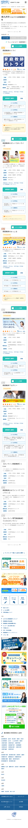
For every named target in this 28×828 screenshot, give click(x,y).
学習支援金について (7, 612)
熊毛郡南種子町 (4, 761)
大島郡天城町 (4, 743)
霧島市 (10, 759)
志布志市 (17, 766)
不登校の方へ (6, 628)
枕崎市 (2, 791)
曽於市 (2, 768)
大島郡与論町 (4, 749)
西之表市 (3, 780)
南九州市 (7, 791)
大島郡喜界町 (4, 745)
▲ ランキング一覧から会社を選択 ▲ (14, 552)
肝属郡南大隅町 (4, 759)
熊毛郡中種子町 (16, 759)
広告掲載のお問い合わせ (7, 796)
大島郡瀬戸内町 (11, 745)
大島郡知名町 (4, 747)
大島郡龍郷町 (18, 745)
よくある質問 (6, 610)
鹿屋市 (22, 754)
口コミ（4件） (22, 331)
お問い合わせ (7, 806)
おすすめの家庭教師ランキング (10, 618)
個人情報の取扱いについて (7, 802)
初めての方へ (6, 607)
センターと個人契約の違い (9, 625)
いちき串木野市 (15, 740)
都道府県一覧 (13, 6)
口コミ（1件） (22, 69)
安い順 (14, 37)
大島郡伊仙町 (11, 743)
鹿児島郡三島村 (12, 754)
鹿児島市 (18, 754)
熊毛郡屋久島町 (12, 761)
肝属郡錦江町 (11, 756)
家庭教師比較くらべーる (5, 6)
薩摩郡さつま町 (4, 766)
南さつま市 (12, 791)
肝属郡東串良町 (18, 756)
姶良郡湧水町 (4, 738)
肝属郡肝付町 (4, 756)
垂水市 (2, 774)
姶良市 (9, 738)
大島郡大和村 (18, 747)
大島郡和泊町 (11, 749)
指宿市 (21, 740)
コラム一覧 (5, 634)
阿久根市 (14, 738)
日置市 (2, 785)
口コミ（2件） (22, 404)
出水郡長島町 (4, 740)
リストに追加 (18, 46)
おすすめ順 (5, 37)
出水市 (9, 740)
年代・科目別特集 (7, 630)
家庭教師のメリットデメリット (10, 632)
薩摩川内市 (11, 766)
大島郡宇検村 (17, 743)
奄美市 (18, 738)
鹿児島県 (18, 6)
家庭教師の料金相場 (7, 621)
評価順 (22, 37)
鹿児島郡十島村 (4, 754)
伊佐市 (22, 738)
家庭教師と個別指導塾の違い (9, 623)
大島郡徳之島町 (11, 747)
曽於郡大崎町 (22, 766)
